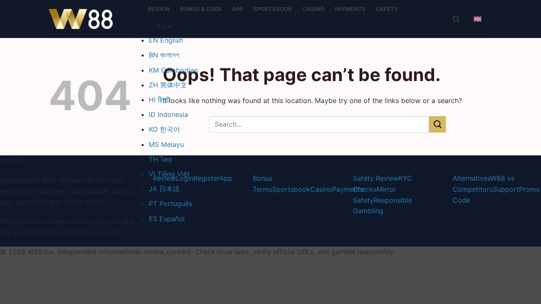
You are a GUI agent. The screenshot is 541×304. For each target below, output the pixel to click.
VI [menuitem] (169, 174)
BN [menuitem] (164, 55)
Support (506, 189)
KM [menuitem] (173, 70)
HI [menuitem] (159, 99)
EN (164, 27)
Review (159, 8)
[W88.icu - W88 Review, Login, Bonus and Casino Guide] (91, 19)
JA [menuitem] (164, 189)
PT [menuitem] (170, 203)
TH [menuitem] (160, 159)
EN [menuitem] (166, 40)
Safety (387, 8)
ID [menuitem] (168, 114)
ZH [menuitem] (168, 85)
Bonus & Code (201, 8)
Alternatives (471, 178)
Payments (350, 8)
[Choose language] (477, 19)
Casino (313, 8)
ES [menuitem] (167, 218)
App (237, 8)
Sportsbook (272, 8)
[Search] (456, 19)
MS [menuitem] (166, 144)
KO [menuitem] (164, 129)
